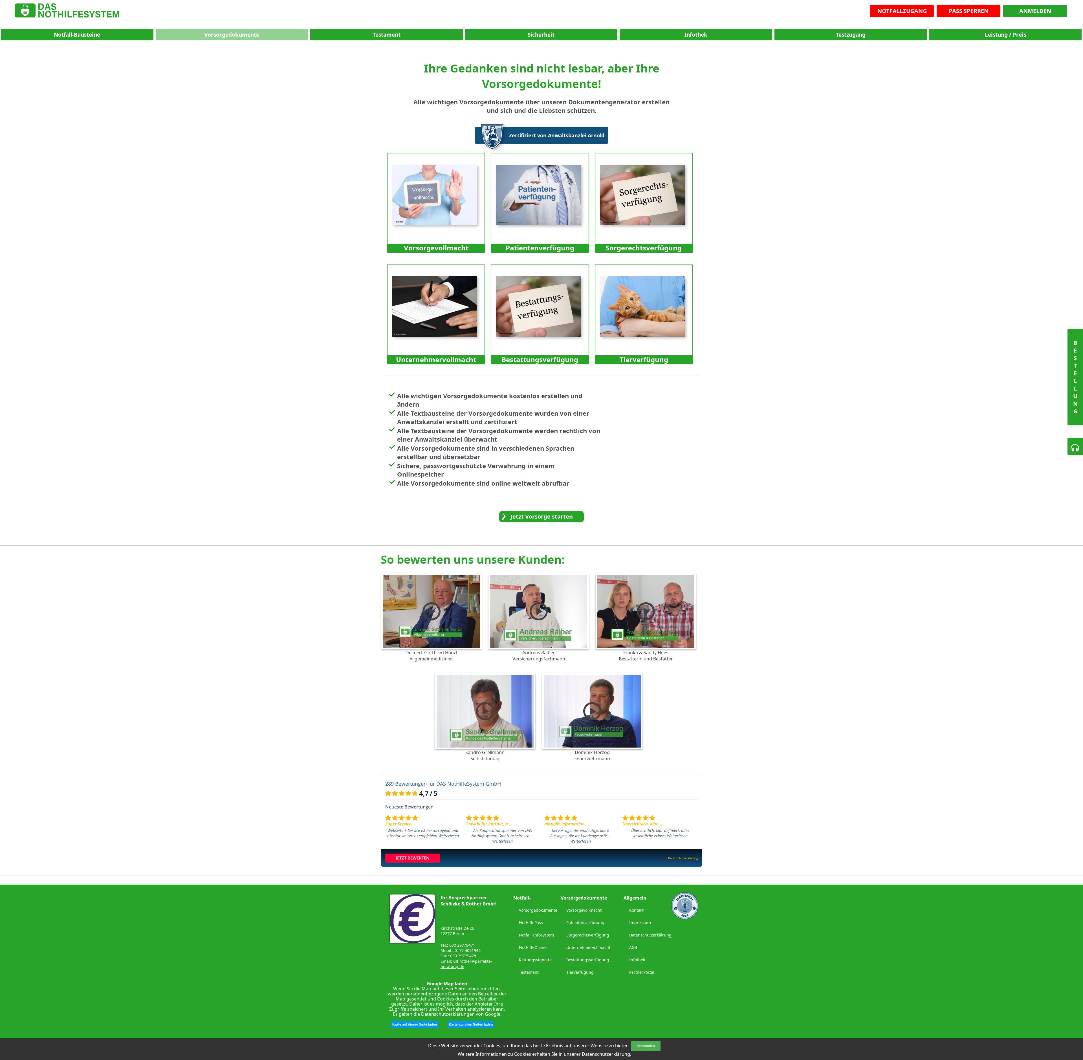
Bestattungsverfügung (587, 959)
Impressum (640, 922)
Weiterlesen (448, 835)
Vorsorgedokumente (231, 34)
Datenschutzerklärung (606, 1054)
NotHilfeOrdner (533, 947)
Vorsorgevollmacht (584, 910)
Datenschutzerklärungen (448, 1014)
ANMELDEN (1035, 11)
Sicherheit (541, 34)
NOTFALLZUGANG (902, 11)
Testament (386, 34)
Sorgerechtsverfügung (587, 935)
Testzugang (851, 34)
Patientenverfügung (585, 922)
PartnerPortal (641, 972)
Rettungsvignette (535, 959)
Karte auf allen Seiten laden (471, 1024)
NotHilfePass (531, 922)
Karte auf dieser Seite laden (414, 1024)
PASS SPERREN (969, 11)
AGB (633, 947)
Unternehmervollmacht (588, 947)
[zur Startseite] (67, 11)
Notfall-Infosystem (536, 935)
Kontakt (636, 910)
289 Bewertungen (406, 783)
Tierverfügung (580, 972)
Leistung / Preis (1005, 34)
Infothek (695, 34)
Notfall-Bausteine (77, 34)
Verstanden (646, 1046)
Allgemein (635, 898)
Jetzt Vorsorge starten (541, 516)
